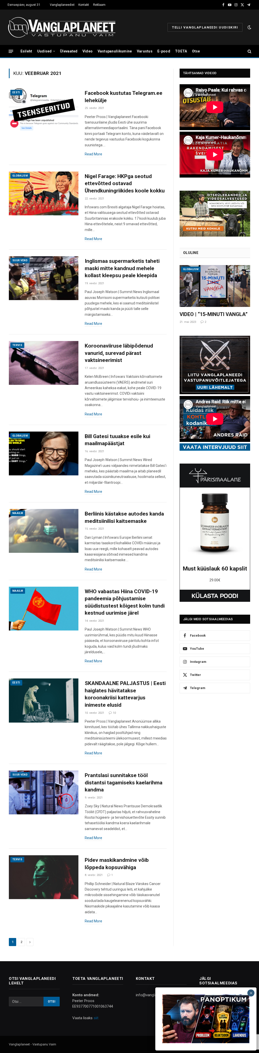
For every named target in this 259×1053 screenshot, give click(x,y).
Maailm (17, 513)
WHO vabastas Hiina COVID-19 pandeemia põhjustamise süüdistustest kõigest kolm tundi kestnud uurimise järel (125, 602)
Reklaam (99, 5)
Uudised (44, 51)
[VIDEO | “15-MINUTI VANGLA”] (215, 286)
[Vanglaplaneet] (64, 27)
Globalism (20, 175)
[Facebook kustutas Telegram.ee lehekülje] (43, 110)
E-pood (163, 51)
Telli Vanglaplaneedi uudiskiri (205, 27)
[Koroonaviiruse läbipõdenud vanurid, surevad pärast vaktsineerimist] (43, 363)
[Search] (249, 51)
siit (96, 1018)
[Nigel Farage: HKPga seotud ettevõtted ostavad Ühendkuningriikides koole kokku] (43, 193)
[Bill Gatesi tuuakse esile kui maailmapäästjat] (43, 453)
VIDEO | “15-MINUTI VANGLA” (214, 314)
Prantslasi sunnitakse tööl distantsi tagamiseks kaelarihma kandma (123, 782)
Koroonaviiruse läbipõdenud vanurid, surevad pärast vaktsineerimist (119, 353)
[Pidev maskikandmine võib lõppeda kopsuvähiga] (43, 877)
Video (87, 51)
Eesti (16, 92)
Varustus (145, 51)
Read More (93, 154)
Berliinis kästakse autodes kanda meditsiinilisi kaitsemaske (124, 517)
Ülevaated (69, 51)
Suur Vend (20, 260)
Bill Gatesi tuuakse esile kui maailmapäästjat (117, 440)
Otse (196, 51)
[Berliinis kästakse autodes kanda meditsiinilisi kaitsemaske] (43, 531)
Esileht (26, 51)
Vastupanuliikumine (115, 51)
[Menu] (11, 51)
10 (114, 713)
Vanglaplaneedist (62, 5)
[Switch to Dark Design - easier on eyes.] (248, 27)
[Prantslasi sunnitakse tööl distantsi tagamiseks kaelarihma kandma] (43, 792)
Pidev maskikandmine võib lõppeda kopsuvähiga (117, 863)
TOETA (181, 51)
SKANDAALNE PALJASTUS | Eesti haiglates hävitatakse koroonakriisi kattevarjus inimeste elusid (125, 694)
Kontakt (83, 5)
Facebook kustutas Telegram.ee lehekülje (123, 96)
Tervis (17, 345)
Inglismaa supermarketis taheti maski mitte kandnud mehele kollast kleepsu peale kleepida (122, 268)
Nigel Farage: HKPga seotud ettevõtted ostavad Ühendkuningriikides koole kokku (125, 183)
